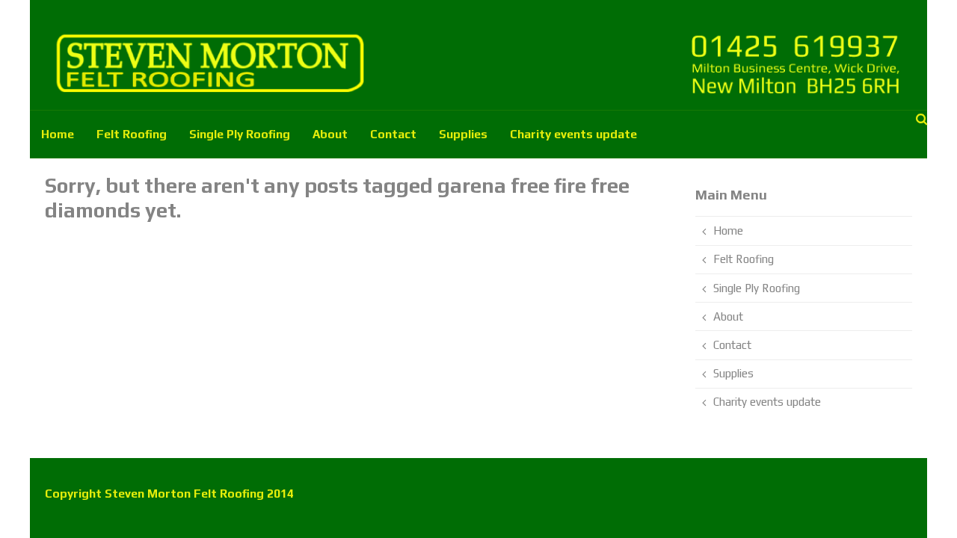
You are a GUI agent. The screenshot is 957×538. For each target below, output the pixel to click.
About (330, 133)
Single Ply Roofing (239, 133)
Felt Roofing (131, 133)
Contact (393, 133)
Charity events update (573, 133)
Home (57, 133)
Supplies (463, 133)
